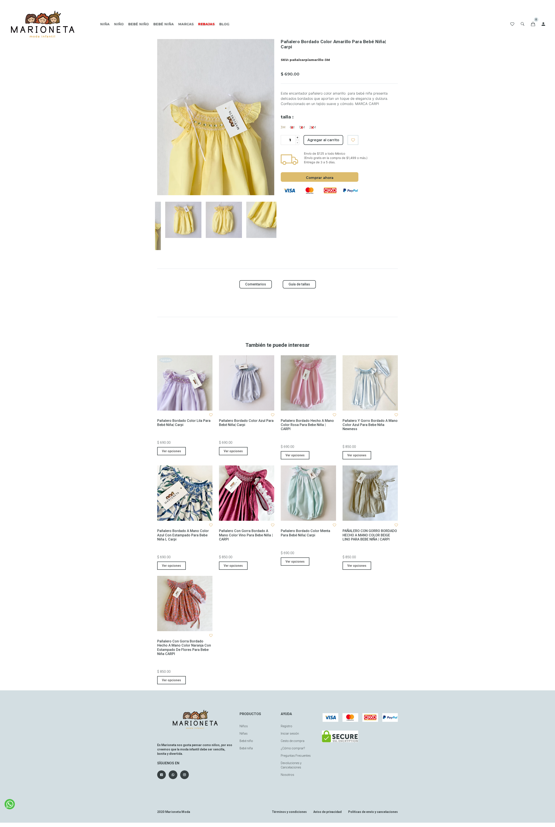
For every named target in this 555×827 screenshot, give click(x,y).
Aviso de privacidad (327, 812)
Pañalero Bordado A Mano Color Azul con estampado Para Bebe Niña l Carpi (183, 535)
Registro (286, 726)
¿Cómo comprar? (293, 748)
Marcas (186, 24)
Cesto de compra (292, 741)
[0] (533, 24)
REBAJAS (206, 24)
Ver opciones (171, 451)
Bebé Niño (138, 24)
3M (283, 127)
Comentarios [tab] (255, 284)
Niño (119, 24)
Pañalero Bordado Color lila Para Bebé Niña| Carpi (184, 423)
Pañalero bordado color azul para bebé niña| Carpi (246, 423)
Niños (244, 726)
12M (302, 127)
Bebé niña (246, 748)
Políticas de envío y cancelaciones (373, 812)
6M (292, 127)
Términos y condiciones (289, 812)
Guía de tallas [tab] (299, 284)
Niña (105, 24)
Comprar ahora (319, 178)
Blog (224, 24)
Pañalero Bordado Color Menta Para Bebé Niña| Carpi (305, 533)
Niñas (244, 733)
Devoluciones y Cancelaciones (291, 765)
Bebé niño (246, 741)
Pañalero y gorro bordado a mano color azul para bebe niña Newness (370, 425)
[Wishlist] (512, 24)
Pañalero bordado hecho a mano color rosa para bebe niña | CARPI (307, 425)
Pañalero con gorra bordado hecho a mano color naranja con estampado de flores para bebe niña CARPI (184, 647)
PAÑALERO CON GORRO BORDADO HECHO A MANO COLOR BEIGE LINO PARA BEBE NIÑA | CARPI (370, 535)
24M (312, 127)
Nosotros (287, 774)
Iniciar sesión (290, 733)
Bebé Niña (163, 24)
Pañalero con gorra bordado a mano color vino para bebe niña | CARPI (246, 535)
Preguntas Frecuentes (296, 755)
